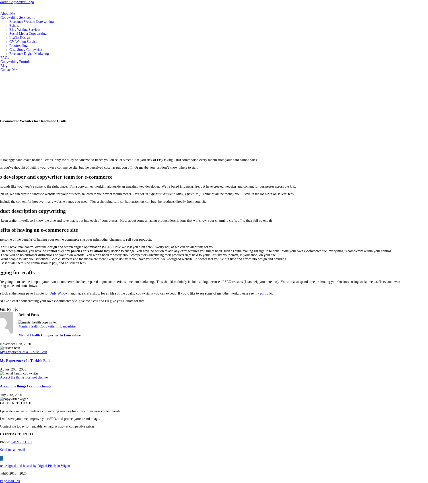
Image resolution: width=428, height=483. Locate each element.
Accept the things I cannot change (24, 377)
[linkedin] (2, 458)
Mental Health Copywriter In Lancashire (47, 326)
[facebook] (0, 458)
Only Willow (58, 293)
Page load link (10, 481)
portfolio (266, 293)
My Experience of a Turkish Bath (23, 352)
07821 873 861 (21, 442)
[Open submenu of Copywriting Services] (33, 18)
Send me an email (12, 450)
